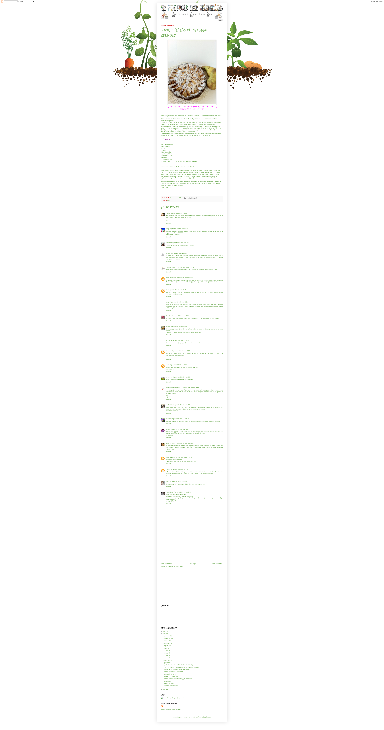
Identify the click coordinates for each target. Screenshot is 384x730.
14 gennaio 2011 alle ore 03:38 (180, 242)
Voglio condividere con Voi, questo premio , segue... (179, 665)
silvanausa (169, 377)
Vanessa (168, 242)
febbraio (167, 660)
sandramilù (169, 405)
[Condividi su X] (192, 198)
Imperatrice (169, 492)
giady (167, 302)
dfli (197, 717)
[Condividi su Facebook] (194, 198)
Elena (167, 481)
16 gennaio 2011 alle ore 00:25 (178, 481)
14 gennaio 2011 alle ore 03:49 (185, 267)
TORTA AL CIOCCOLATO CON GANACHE (176, 669)
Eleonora (168, 351)
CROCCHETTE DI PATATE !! (172, 674)
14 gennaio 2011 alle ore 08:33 (181, 377)
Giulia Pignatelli (170, 443)
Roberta (168, 419)
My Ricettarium (170, 267)
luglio (166, 648)
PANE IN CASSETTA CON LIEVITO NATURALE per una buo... (181, 667)
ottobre (166, 641)
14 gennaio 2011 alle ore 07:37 (181, 351)
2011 (164, 634)
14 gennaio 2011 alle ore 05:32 (179, 302)
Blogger (208, 717)
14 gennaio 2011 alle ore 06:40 (178, 326)
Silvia (167, 253)
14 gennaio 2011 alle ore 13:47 (179, 429)
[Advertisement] (192, 548)
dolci (168, 200)
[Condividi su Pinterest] (196, 198)
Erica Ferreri (170, 457)
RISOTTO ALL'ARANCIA (171, 686)
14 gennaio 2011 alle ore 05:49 (180, 316)
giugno (166, 650)
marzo (166, 658)
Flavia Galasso (170, 277)
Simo (167, 326)
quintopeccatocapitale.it (173, 388)
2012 (164, 631)
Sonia (167, 365)
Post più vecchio (217, 564)
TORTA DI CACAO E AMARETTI (173, 672)
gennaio (166, 663)
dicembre (167, 636)
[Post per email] (185, 198)
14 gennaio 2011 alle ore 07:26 (180, 340)
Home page (192, 564)
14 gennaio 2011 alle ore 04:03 (184, 277)
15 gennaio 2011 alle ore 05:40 (183, 457)
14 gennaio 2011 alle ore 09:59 (190, 388)
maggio (166, 653)
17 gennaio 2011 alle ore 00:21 (182, 492)
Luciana (168, 340)
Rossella (168, 316)
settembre (167, 643)
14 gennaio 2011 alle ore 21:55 (184, 443)
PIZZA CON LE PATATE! (171, 676)
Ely (167, 290)
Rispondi (168, 223)
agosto (166, 646)
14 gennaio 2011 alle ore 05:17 (177, 290)
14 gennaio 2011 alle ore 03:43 (178, 253)
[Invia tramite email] (189, 198)
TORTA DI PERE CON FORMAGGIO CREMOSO (178, 679)
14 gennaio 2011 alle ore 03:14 (179, 213)
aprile (166, 655)
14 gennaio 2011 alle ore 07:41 (178, 365)
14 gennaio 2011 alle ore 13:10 (180, 419)
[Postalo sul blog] (191, 198)
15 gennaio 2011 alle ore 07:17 (179, 469)
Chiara (168, 469)
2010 (164, 689)
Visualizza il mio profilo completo (171, 709)
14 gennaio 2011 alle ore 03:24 (179, 229)
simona (168, 429)
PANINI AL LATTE (169, 683)
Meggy (168, 213)
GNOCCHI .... (167, 681)
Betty (167, 229)
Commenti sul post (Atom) (175, 566)
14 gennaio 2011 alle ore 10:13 (181, 405)
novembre (167, 638)
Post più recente (167, 564)
